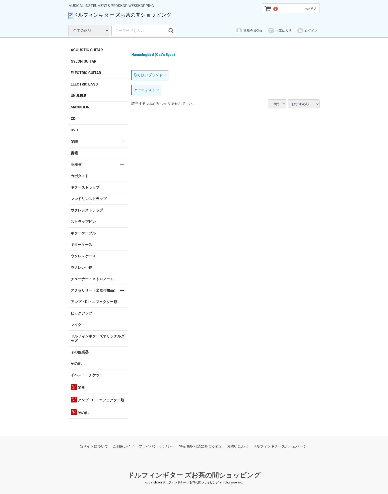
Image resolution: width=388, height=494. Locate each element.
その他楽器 (80, 352)
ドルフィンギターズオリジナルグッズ (98, 338)
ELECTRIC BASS (84, 84)
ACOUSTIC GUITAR (87, 50)
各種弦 (76, 164)
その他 (76, 363)
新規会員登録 (253, 30)
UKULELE (78, 96)
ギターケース (81, 244)
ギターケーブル (83, 233)
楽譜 (74, 141)
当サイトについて (93, 446)
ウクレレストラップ (87, 210)
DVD (74, 130)
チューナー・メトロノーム (92, 279)
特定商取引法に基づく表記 (200, 446)
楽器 (78, 387)
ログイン (311, 30)
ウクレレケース (83, 256)
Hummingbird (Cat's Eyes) (153, 55)
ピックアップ (81, 313)
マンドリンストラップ (89, 199)
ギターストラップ (85, 187)
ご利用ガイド (123, 446)
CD (73, 118)
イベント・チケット (87, 375)
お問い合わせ (237, 446)
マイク (76, 325)
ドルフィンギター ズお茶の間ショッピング (194, 475)
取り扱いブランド (148, 75)
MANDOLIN (80, 107)
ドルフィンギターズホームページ (280, 446)
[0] (267, 8)
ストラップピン (83, 222)
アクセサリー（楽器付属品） (94, 290)
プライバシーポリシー (157, 446)
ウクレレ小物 (81, 267)
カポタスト (80, 176)
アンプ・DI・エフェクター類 (94, 302)
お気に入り (283, 30)
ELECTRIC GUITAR (86, 73)
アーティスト (144, 90)
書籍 (74, 153)
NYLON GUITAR (83, 61)
